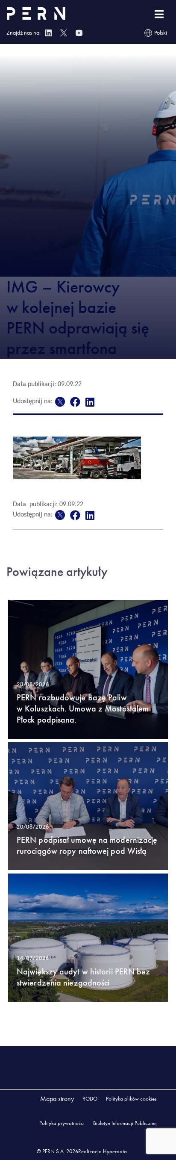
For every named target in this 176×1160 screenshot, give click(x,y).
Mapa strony (57, 1098)
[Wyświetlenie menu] (159, 14)
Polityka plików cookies (131, 1098)
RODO (89, 1098)
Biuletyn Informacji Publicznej (125, 1123)
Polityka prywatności (62, 1123)
